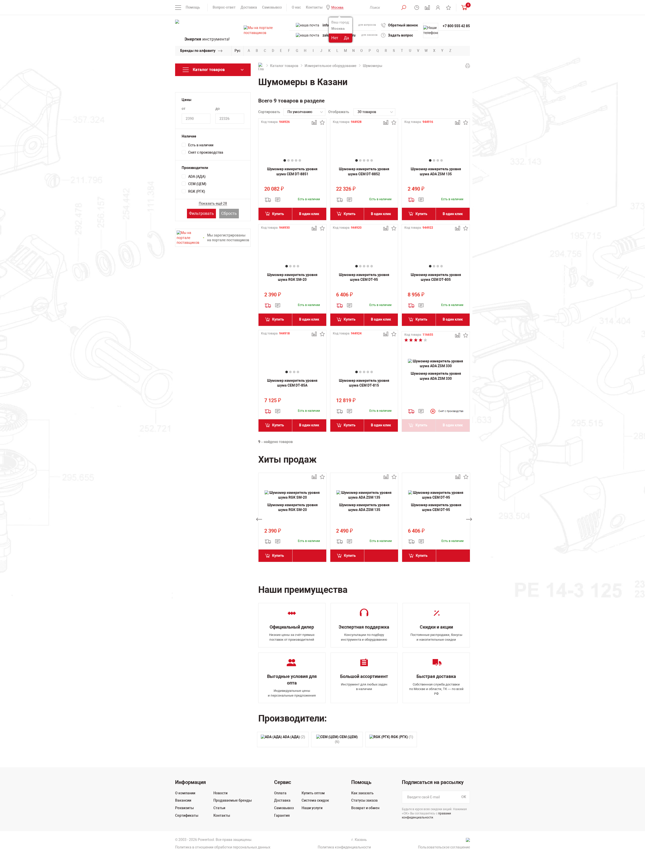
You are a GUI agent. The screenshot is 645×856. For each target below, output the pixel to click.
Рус (237, 51)
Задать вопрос (400, 35)
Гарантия (282, 815)
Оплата (280, 793)
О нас (296, 7)
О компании (185, 793)
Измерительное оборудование (331, 66)
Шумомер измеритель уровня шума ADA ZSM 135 (436, 171)
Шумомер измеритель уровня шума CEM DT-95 (364, 277)
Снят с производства (205, 152)
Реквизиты (184, 808)
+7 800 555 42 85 (456, 26)
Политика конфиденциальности (344, 847)
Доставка (249, 7)
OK (463, 797)
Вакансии (183, 800)
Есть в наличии (200, 145)
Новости (220, 793)
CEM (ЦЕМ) (197, 184)
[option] (292, 519)
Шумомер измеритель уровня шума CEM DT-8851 (292, 171)
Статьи (219, 808)
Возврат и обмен (365, 808)
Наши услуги (312, 808)
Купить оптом (313, 793)
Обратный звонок (403, 25)
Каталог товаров (284, 66)
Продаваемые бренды (232, 800)
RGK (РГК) (196, 191)
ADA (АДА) (197, 177)
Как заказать (362, 793)
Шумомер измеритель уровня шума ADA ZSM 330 (436, 376)
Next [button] (469, 519)
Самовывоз (272, 7)
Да (346, 38)
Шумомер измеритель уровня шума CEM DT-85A (292, 383)
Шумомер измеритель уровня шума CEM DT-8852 (364, 171)
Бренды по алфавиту (197, 51)
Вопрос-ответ (224, 7)
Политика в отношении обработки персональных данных (222, 847)
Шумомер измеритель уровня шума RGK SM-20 (292, 277)
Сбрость (229, 213)
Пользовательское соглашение (444, 847)
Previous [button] (259, 519)
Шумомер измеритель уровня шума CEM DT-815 (364, 383)
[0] (463, 7)
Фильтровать (201, 213)
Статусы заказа (364, 800)
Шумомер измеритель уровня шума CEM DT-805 (436, 277)
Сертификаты (186, 815)
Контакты (314, 7)
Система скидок (315, 800)
